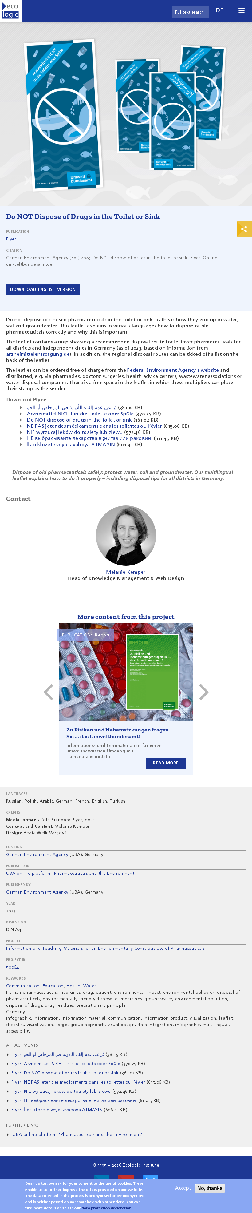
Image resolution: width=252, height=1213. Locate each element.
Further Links (22, 1125)
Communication (23, 986)
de (220, 11)
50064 (12, 967)
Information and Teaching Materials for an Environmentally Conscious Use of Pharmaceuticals (105, 948)
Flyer (11, 239)
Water (89, 986)
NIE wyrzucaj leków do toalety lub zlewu (75, 432)
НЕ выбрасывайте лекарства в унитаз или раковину (89, 438)
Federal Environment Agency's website (173, 370)
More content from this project (126, 616)
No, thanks (209, 1188)
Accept (183, 1188)
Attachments (22, 1045)
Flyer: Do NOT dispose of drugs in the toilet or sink (65, 1073)
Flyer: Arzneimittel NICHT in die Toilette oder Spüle (65, 1064)
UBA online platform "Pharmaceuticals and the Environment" (71, 873)
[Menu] (241, 11)
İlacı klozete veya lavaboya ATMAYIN (71, 444)
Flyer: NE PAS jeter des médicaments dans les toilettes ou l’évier (78, 1082)
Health (73, 986)
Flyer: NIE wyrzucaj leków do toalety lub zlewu (61, 1091)
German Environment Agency (37, 855)
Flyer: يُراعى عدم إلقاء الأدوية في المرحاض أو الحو (57, 1054)
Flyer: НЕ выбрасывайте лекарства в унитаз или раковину (74, 1101)
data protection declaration (107, 1208)
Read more (166, 763)
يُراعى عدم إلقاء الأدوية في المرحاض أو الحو (71, 408)
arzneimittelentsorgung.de (38, 354)
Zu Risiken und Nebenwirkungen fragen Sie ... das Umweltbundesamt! (117, 733)
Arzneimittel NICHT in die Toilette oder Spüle (80, 414)
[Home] (11, 11)
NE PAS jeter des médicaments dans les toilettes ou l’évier (94, 426)
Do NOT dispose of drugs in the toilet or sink (79, 420)
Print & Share (244, 229)
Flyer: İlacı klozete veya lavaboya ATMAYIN (56, 1110)
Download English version (43, 289)
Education (53, 986)
